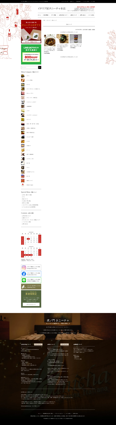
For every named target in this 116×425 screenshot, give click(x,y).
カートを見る (93, 1)
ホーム (39, 15)
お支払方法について (63, 15)
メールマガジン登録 (86, 1)
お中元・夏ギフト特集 (27, 194)
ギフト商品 (53, 15)
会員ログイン (72, 1)
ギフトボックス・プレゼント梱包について (31, 219)
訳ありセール (25, 198)
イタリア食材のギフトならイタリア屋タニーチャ (57, 418)
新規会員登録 (78, 1)
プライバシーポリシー (59, 413)
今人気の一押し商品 (26, 200)
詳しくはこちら (38, 344)
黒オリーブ (54, 20)
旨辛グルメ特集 (25, 202)
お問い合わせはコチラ (31, 304)
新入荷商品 (46, 15)
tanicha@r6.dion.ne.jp (27, 406)
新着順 (93, 29)
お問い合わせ (83, 15)
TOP (44, 20)
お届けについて (73, 15)
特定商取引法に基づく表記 (48, 413)
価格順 (89, 29)
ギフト (23, 196)
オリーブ (48, 20)
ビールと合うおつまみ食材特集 (28, 206)
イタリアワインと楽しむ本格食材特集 (30, 204)
